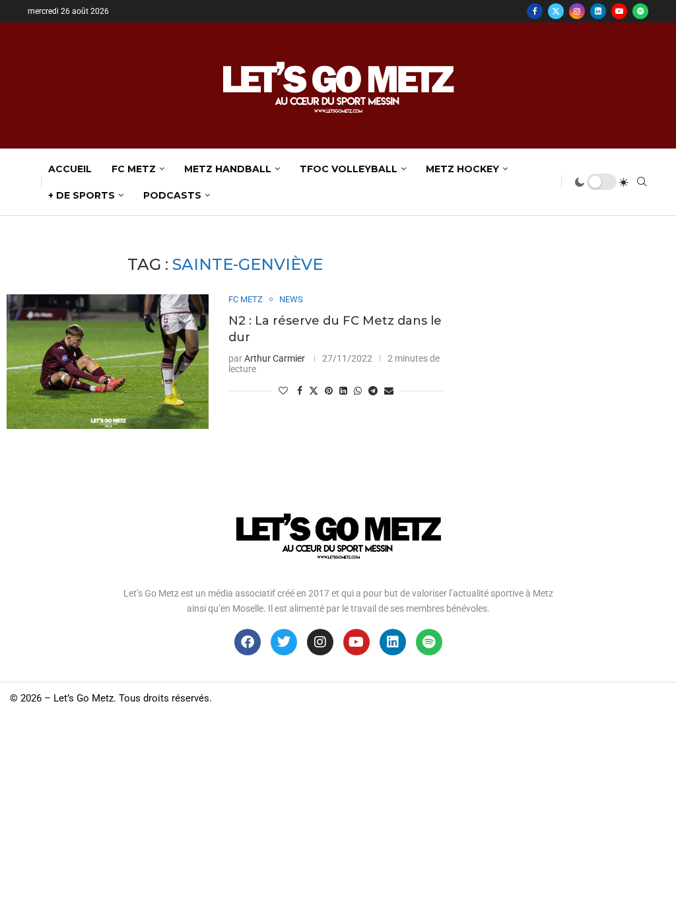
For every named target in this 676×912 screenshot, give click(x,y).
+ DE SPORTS (81, 195)
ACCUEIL (70, 169)
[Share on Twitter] (313, 390)
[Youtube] (619, 11)
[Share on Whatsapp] (358, 390)
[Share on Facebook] (299, 390)
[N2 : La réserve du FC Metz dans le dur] (108, 361)
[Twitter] (556, 11)
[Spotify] (640, 11)
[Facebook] (535, 11)
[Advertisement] (338, 813)
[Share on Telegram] (373, 390)
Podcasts (172, 195)
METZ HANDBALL (227, 169)
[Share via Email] (388, 390)
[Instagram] (577, 11)
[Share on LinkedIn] (343, 390)
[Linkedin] (598, 11)
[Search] (641, 182)
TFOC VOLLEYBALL (348, 169)
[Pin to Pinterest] (329, 390)
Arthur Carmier (274, 358)
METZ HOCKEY (462, 169)
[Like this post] (283, 390)
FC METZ (134, 169)
